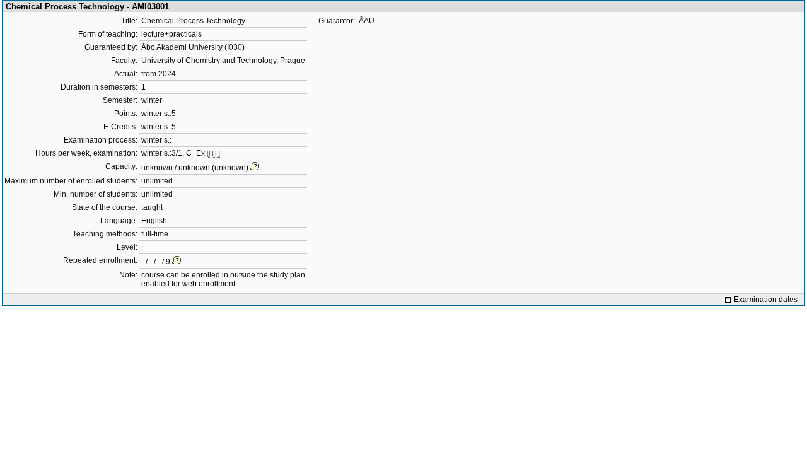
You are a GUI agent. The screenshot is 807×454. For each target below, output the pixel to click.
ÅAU (366, 20)
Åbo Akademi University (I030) (193, 47)
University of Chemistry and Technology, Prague (223, 60)
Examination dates (766, 299)
